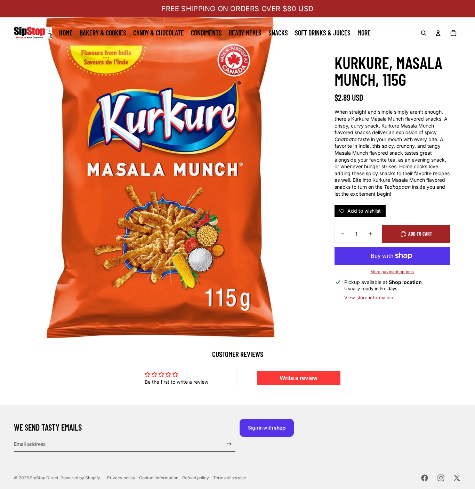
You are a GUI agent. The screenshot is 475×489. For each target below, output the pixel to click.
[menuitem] (66, 33)
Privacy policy (121, 477)
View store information (368, 297)
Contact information (158, 477)
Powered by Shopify (80, 477)
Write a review (299, 377)
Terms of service (229, 477)
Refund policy (195, 477)
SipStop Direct (44, 477)
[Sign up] (229, 444)
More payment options (392, 271)
